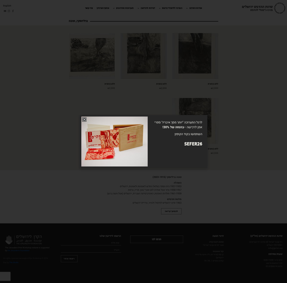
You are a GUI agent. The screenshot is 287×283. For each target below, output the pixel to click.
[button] (84, 119)
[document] (143, 141)
